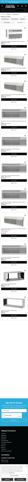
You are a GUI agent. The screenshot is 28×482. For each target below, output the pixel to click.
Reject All (7, 479)
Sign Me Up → (14, 420)
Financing (3, 444)
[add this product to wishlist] (25, 28)
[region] (14, 473)
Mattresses (3, 437)
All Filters (8, 22)
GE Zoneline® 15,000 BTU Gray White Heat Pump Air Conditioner (13, 202)
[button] (2, 6)
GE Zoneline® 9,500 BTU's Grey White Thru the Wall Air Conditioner (13, 68)
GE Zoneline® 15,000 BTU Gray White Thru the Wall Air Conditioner (13, 228)
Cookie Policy (12, 472)
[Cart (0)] (25, 6)
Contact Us (3, 449)
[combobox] (20, 22)
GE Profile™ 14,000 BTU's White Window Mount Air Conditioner (13, 41)
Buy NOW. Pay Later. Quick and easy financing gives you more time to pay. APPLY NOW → (15, 2)
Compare (15, 75)
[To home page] (10, 6)
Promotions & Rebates (6, 442)
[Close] (26, 466)
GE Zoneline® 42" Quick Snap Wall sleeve (9, 310)
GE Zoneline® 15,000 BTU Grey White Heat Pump (10, 257)
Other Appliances (15, 14)
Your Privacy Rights (14, 475)
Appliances (9, 14)
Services (3, 445)
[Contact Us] (22, 6)
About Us (3, 447)
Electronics (3, 438)
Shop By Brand (4, 440)
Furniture (3, 433)
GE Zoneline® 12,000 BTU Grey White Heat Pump (10, 175)
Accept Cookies (20, 479)
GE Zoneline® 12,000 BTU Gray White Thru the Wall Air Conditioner (13, 94)
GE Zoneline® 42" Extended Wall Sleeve (8, 283)
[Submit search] (24, 10)
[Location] (18, 6)
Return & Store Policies (6, 451)
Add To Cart (14, 46)
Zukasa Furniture (8, 458)
